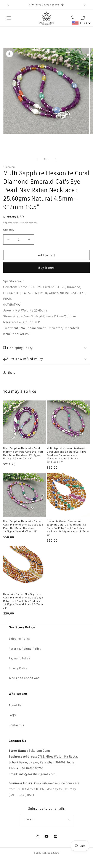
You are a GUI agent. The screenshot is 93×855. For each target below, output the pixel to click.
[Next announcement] (85, 5)
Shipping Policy (19, 639)
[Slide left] (37, 159)
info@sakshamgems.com (37, 774)
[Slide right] (56, 159)
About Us (15, 705)
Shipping (7, 222)
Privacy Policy (18, 668)
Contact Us (16, 725)
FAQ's (12, 715)
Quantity (8, 230)
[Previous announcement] (8, 5)
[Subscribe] (68, 820)
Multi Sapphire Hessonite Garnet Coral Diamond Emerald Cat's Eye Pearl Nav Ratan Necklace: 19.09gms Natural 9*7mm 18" (23, 526)
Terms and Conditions (24, 678)
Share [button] (12, 372)
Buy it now (46, 267)
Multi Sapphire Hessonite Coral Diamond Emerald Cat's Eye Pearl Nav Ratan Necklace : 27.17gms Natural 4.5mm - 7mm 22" (23, 453)
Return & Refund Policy (25, 649)
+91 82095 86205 (31, 768)
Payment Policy (19, 658)
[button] (8, 18)
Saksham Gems (50, 852)
